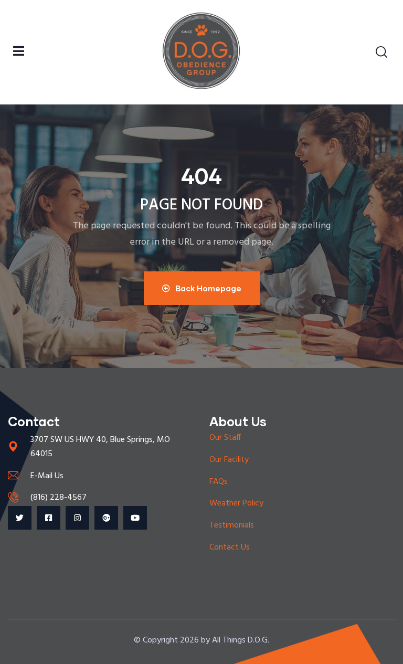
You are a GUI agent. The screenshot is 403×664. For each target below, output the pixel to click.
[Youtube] (135, 518)
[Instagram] (77, 518)
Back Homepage (208, 288)
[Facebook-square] (48, 518)
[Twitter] (19, 518)
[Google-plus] (106, 518)
